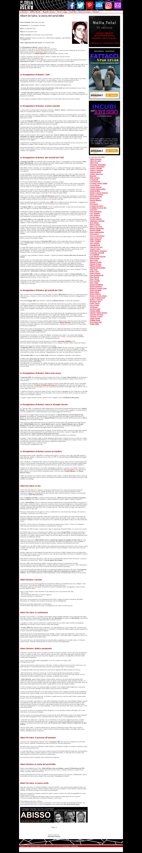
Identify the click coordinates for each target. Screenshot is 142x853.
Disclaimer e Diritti (24, 846)
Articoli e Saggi (62, 12)
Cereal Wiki (72, 12)
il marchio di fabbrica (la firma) (44, 385)
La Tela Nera (23, 12)
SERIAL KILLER (35, 12)
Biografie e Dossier (49, 12)
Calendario (95, 12)
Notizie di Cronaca (84, 12)
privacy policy (66, 846)
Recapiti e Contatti (35, 846)
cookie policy (74, 846)
